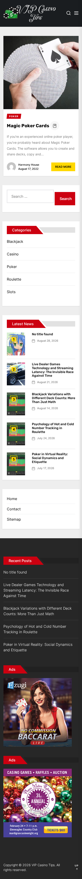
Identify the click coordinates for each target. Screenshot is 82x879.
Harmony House (28, 164)
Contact (14, 509)
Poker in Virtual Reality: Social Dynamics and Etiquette (50, 458)
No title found (42, 334)
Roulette (14, 279)
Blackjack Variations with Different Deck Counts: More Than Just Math (53, 398)
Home (12, 498)
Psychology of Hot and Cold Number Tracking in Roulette (53, 428)
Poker (12, 266)
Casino (13, 254)
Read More (63, 166)
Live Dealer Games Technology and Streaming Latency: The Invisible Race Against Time (53, 370)
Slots (11, 291)
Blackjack (15, 241)
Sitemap (14, 519)
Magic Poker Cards (28, 125)
